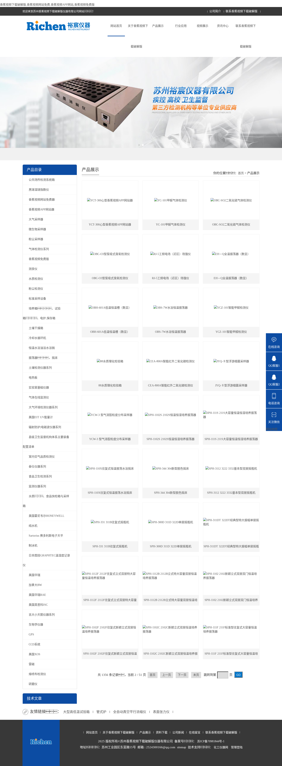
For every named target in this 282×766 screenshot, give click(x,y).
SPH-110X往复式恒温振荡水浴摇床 (110, 492)
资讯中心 (223, 25)
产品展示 (158, 25)
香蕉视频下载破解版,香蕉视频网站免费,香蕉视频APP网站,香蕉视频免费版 (47, 4)
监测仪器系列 (37, 486)
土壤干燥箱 (36, 328)
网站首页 (116, 25)
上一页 (166, 674)
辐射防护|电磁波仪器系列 (45, 427)
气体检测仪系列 (39, 249)
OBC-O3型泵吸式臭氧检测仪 (110, 278)
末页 (196, 674)
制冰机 (33, 545)
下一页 (182, 674)
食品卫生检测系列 (40, 476)
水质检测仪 (36, 278)
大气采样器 (36, 219)
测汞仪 (33, 268)
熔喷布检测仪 (37, 674)
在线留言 (194, 732)
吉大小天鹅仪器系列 (42, 614)
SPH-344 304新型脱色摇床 (170, 492)
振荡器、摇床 (43, 357)
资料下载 (161, 732)
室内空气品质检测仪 (42, 456)
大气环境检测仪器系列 (43, 407)
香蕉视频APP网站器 (41, 209)
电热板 (33, 377)
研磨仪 (33, 684)
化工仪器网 (221, 747)
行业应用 (181, 25)
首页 (241, 173)
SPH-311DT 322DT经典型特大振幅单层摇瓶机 (231, 548)
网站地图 (271, 429)
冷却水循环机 (37, 338)
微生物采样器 (37, 229)
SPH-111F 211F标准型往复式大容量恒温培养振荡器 (231, 655)
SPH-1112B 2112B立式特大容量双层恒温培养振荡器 (170, 601)
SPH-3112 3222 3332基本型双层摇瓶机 (231, 492)
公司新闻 (178, 732)
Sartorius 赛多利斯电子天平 (46, 535)
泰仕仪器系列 (37, 466)
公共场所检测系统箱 (42, 179)
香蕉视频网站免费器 (42, 199)
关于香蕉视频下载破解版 (138, 36)
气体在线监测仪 (39, 397)
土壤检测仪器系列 (40, 367)
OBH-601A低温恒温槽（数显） (110, 331)
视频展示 (202, 25)
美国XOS (34, 654)
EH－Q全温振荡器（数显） (231, 278)
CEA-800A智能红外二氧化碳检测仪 (170, 385)
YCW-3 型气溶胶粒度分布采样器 (110, 439)
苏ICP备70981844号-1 (210, 741)
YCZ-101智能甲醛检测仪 (231, 331)
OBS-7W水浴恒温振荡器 (170, 331)
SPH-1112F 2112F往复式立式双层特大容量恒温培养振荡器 (110, 601)
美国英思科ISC (38, 604)
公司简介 (215, 11)
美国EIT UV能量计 (41, 417)
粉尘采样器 (36, 239)
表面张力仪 (161, 712)
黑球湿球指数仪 (39, 189)
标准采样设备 (37, 298)
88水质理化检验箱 (110, 385)
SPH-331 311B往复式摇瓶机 (109, 546)
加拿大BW (35, 585)
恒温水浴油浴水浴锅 (42, 347)
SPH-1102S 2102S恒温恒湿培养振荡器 (170, 439)
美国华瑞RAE (37, 594)
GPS (31, 634)
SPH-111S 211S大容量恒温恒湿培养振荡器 (231, 439)
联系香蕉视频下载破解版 (241, 11)
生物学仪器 (36, 624)
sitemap (181, 747)
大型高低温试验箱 (76, 712)
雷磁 (31, 664)
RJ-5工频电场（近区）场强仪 (170, 278)
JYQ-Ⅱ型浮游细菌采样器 (231, 385)
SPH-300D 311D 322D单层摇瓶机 (170, 546)
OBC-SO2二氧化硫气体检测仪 (231, 224)
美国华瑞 (34, 575)
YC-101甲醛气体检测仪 (170, 224)
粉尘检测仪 (36, 288)
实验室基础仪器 (39, 387)
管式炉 (101, 712)
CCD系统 (34, 644)
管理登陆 (237, 747)
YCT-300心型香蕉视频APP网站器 (110, 224)
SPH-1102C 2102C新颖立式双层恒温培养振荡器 (170, 655)
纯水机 (33, 525)
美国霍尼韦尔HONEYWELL (46, 515)
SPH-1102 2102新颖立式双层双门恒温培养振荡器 (231, 601)
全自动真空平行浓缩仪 (129, 712)
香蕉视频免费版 (39, 259)
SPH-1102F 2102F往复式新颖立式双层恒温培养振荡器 (110, 655)
